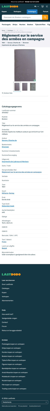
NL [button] (35, 6)
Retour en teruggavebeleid (12, 330)
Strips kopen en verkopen (11, 348)
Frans (4, 242)
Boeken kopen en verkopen (12, 356)
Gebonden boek (8, 206)
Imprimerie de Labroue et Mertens (13, 45)
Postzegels (6, 25)
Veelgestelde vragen (9, 318)
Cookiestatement (35, 406)
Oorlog (11, 193)
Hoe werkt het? (7, 314)
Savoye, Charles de (14, 42)
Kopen (4, 12)
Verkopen (17, 12)
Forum (45, 12)
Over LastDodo (7, 284)
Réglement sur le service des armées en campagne (22, 172)
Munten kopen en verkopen (12, 352)
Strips (15, 25)
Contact (5, 322)
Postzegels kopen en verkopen (13, 344)
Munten (22, 25)
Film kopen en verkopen (10, 385)
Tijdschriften (40, 25)
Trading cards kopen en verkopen (14, 389)
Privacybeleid (22, 406)
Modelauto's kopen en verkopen (13, 377)
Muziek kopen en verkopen (11, 381)
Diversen (26, 42)
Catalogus (32, 12)
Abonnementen (7, 301)
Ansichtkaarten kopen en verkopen (15, 372)
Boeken (30, 25)
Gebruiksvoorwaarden (9, 406)
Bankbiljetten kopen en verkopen (14, 368)
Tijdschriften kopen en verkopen (14, 360)
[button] (42, 6)
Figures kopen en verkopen (12, 364)
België (4, 248)
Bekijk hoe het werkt (32, 2)
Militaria (5, 193)
